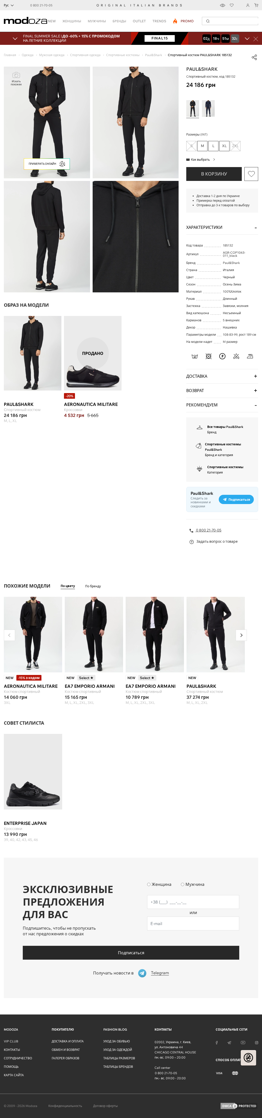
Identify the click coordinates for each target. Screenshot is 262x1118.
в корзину (214, 174)
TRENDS (159, 21)
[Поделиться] (254, 57)
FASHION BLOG (115, 1029)
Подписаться (131, 952)
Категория (215, 472)
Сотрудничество (18, 1058)
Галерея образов (65, 1058)
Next (241, 635)
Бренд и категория (219, 455)
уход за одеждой (117, 1050)
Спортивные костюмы (225, 467)
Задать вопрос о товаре (217, 541)
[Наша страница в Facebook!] (217, 1042)
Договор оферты (105, 1106)
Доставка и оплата (68, 1041)
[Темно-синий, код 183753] (208, 108)
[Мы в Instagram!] (256, 1042)
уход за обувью (116, 1041)
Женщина (161, 884)
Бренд (211, 432)
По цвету (68, 586)
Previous (9, 635)
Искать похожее (16, 83)
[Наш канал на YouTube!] (243, 1042)
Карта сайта (14, 1075)
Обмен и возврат (66, 1050)
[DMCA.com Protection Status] (239, 1106)
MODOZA (11, 1029)
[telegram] (229, 1042)
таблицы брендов (118, 1067)
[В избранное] (251, 174)
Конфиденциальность (65, 1106)
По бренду (93, 586)
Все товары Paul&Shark (225, 427)
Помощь (11, 1067)
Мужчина (194, 884)
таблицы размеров (119, 1058)
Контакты (12, 1050)
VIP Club (11, 1041)
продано (92, 353)
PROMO (183, 21)
